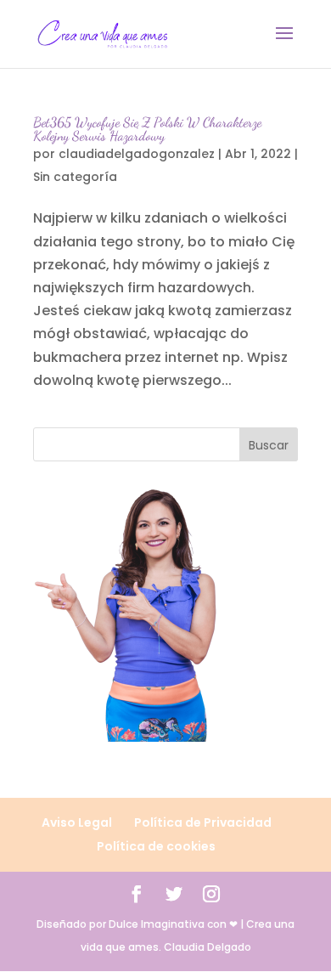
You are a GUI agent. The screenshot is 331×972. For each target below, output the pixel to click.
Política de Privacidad (203, 822)
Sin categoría (75, 176)
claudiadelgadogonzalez (137, 153)
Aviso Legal (77, 822)
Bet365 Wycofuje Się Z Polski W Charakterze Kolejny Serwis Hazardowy (147, 129)
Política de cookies (156, 846)
